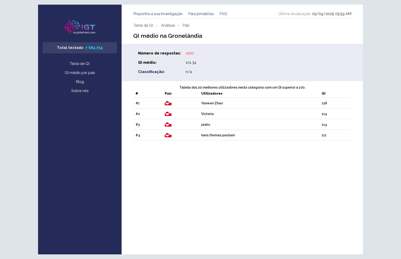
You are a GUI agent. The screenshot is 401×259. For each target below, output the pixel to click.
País (186, 25)
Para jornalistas (201, 14)
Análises (168, 25)
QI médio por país (80, 72)
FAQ (223, 14)
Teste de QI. (80, 63)
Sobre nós (80, 91)
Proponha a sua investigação (158, 14)
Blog (80, 82)
